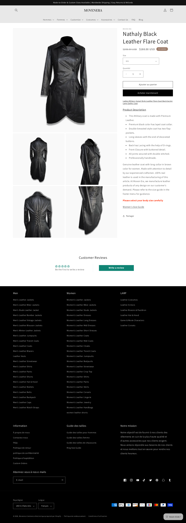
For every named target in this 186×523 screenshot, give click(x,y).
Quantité (126, 68)
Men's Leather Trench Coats (26, 341)
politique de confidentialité (26, 453)
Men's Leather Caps (22, 402)
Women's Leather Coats (78, 335)
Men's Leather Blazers (23, 351)
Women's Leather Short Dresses (82, 330)
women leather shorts (77, 412)
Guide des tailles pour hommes (81, 432)
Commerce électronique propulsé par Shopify (44, 516)
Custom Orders (20, 463)
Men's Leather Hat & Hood (25, 382)
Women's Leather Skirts (78, 387)
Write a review (116, 267)
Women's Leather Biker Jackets (81, 305)
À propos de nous (21, 432)
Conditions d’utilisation (97, 516)
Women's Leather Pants (78, 382)
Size (124, 55)
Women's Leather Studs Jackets (82, 310)
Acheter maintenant (148, 93)
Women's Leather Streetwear (80, 366)
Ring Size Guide (74, 447)
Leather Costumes (129, 300)
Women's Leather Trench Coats (81, 351)
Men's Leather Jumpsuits (25, 335)
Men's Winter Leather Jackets (27, 330)
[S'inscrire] (62, 480)
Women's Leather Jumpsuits (80, 356)
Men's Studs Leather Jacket (26, 310)
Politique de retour (22, 447)
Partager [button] (130, 216)
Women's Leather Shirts (78, 377)
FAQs (15, 442)
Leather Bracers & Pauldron (133, 310)
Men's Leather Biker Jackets (26, 305)
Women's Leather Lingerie (79, 397)
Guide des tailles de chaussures (81, 442)
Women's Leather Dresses (79, 315)
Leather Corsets (127, 325)
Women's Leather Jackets (79, 300)
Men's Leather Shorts (23, 377)
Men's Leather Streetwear (25, 361)
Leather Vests (19, 356)
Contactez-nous (20, 437)
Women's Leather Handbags (80, 407)
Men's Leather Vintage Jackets (27, 320)
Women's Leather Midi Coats (80, 341)
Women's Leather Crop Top (79, 371)
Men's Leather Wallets (23, 387)
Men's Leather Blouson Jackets (27, 325)
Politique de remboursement (75, 516)
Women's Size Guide (133, 207)
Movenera (22, 516)
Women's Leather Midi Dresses (81, 325)
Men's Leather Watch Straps (26, 407)
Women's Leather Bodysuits (80, 361)
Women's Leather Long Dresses (81, 320)
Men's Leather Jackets (23, 300)
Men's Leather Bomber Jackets (27, 315)
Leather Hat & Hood (129, 315)
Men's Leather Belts (22, 392)
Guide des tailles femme (78, 437)
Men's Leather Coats (22, 346)
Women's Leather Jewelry (79, 402)
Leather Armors (127, 305)
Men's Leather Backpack (24, 397)
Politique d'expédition (23, 458)
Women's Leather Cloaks (78, 346)
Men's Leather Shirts (22, 366)
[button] (16, 10)
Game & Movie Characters (132, 320)
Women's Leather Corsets (79, 392)
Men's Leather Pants (22, 371)
